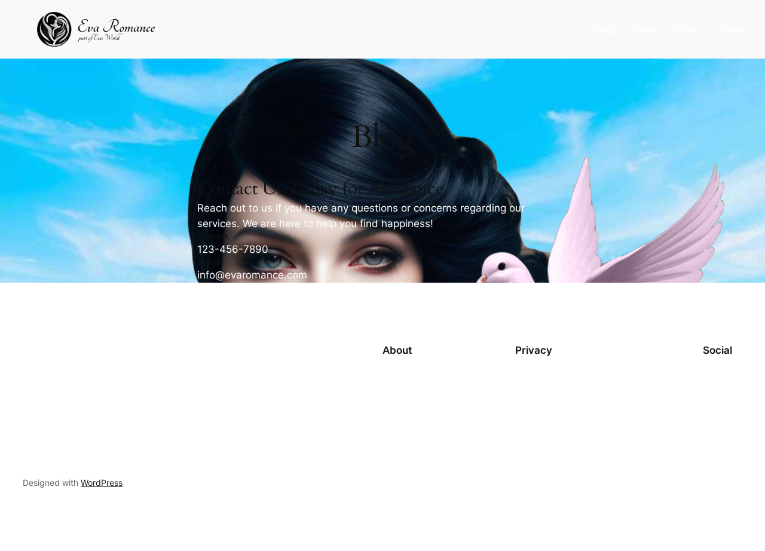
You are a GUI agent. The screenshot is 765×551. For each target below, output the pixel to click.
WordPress (102, 482)
